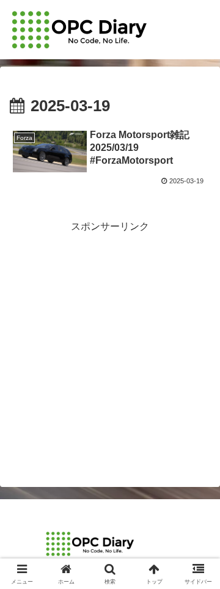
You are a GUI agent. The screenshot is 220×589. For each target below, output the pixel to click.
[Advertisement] (110, 346)
